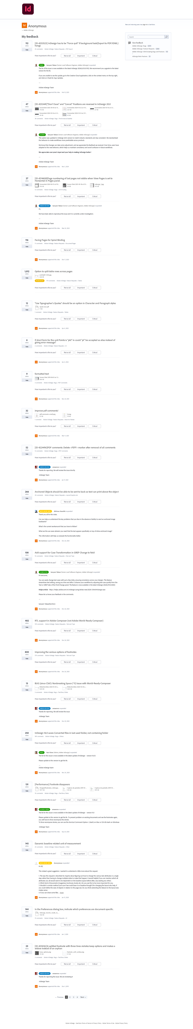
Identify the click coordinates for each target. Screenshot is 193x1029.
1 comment (38, 312)
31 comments (39, 918)
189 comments (39, 736)
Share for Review (69, 420)
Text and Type (70, 556)
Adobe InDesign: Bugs (51, 118)
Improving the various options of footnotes (55, 651)
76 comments (39, 793)
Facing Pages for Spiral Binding (50, 239)
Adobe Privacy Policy (121, 1023)
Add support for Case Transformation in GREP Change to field (65, 552)
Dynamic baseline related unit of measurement (58, 843)
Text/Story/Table (63, 692)
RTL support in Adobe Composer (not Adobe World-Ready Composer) (69, 620)
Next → (83, 997)
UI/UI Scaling (62, 190)
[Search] (166, 36)
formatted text (42, 373)
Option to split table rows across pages (53, 271)
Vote (27, 50)
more (62, 893)
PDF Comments (62, 383)
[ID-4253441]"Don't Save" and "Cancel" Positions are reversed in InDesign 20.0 (73, 104)
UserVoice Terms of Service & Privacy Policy (88, 1023)
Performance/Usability (65, 118)
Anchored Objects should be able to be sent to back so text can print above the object (77, 491)
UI (66, 346)
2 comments (38, 346)
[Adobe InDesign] (28, 9)
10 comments (39, 556)
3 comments (38, 383)
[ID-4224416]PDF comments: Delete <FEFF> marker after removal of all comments (75, 447)
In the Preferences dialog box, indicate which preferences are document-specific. (74, 909)
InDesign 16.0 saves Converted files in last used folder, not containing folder (71, 732)
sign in (145, 24)
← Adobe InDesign (28, 30)
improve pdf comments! (46, 410)
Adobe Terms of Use (108, 1023)
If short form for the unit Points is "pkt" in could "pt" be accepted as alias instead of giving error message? (75, 341)
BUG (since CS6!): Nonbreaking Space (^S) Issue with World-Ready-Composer (73, 683)
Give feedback (137, 43)
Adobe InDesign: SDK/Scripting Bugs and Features (148, 52)
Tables (80, 281)
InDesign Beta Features (140, 56)
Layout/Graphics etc (72, 495)
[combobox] (147, 37)
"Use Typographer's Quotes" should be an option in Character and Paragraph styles (75, 303)
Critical (96, 56)
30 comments (39, 118)
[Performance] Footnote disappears (52, 784)
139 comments (39, 624)
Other (67, 847)
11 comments (38, 243)
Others (62, 736)
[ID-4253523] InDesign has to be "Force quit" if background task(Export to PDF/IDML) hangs (76, 44)
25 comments (39, 49)
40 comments (39, 495)
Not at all (68, 56)
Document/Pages (71, 243)
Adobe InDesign (70, 1023)
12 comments (39, 190)
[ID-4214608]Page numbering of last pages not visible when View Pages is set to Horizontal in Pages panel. (74, 179)
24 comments (39, 847)
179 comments (39, 655)
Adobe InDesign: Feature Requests (54, 49)
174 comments (50, 281)
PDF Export (69, 49)
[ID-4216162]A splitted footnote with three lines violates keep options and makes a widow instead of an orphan (75, 947)
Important (82, 56)
